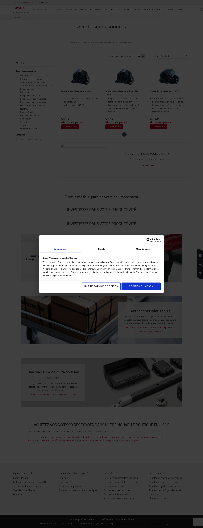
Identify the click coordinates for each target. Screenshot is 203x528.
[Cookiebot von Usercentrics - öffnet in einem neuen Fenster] (148, 240)
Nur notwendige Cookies (101, 286)
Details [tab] (101, 249)
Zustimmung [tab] (60, 249)
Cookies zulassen (141, 286)
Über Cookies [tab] (143, 249)
